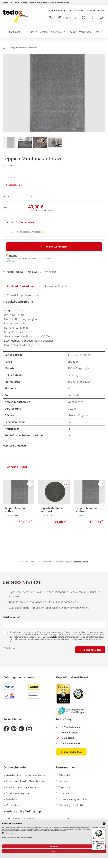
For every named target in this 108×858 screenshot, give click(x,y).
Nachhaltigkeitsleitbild (71, 805)
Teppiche (72, 31)
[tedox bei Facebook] (6, 728)
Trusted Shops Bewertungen (23, 295)
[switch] (99, 847)
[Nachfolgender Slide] (103, 506)
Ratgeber (99, 31)
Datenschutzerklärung (53, 636)
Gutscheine (12, 805)
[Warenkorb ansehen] (101, 17)
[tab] (54, 222)
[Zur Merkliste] (83, 17)
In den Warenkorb (56, 246)
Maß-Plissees (86, 31)
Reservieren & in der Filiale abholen (25, 781)
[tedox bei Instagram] (29, 728)
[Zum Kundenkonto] (92, 17)
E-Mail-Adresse (11, 617)
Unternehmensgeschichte (73, 799)
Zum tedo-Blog (73, 752)
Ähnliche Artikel (17, 466)
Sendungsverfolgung (17, 793)
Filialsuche (64, 775)
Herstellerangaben (14, 445)
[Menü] (103, 830)
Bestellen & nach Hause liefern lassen (26, 775)
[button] (103, 31)
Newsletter (12, 799)
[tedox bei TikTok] (21, 728)
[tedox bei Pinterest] (14, 728)
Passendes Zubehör (56, 286)
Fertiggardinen (57, 31)
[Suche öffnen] (50, 17)
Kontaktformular (69, 819)
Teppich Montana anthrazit (15, 509)
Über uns (64, 793)
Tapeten (43, 31)
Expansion (64, 787)
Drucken (36, 272)
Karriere (63, 781)
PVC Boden (31, 31)
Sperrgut (13, 255)
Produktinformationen (21, 286)
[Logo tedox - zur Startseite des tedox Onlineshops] (16, 16)
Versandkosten (52, 210)
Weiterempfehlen (15, 272)
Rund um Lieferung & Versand (22, 787)
